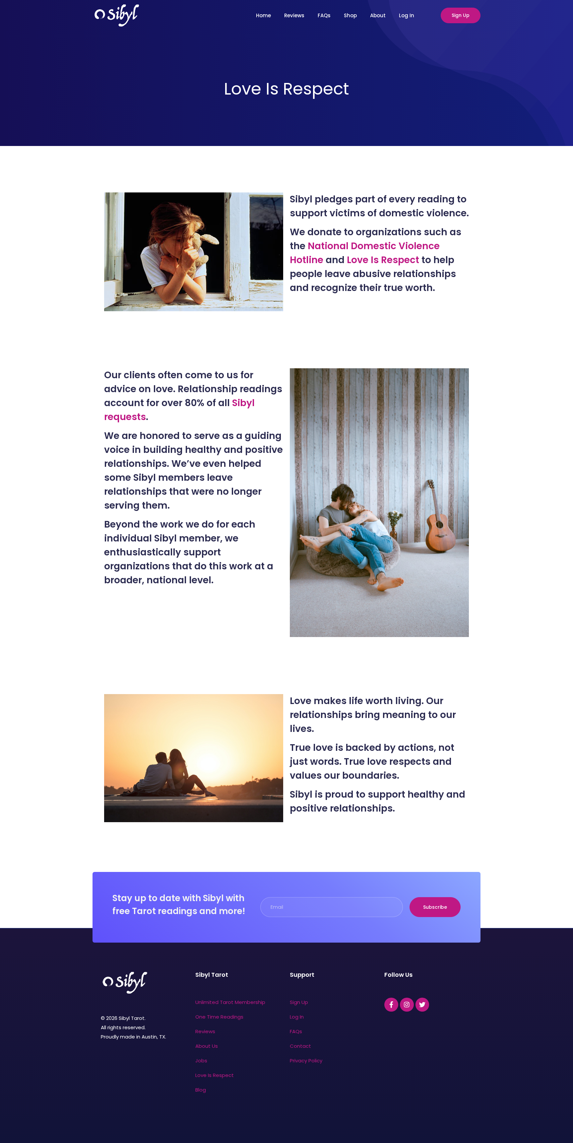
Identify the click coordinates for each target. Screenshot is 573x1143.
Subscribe (435, 907)
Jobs (201, 1060)
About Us (206, 1045)
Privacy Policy (306, 1060)
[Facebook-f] (391, 1005)
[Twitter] (422, 1005)
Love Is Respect (383, 259)
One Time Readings (219, 1016)
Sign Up (461, 15)
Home (263, 15)
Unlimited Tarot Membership (230, 1002)
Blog (200, 1089)
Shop (350, 15)
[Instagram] (407, 1005)
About (378, 15)
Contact (300, 1045)
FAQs (324, 15)
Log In (406, 15)
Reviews (294, 15)
